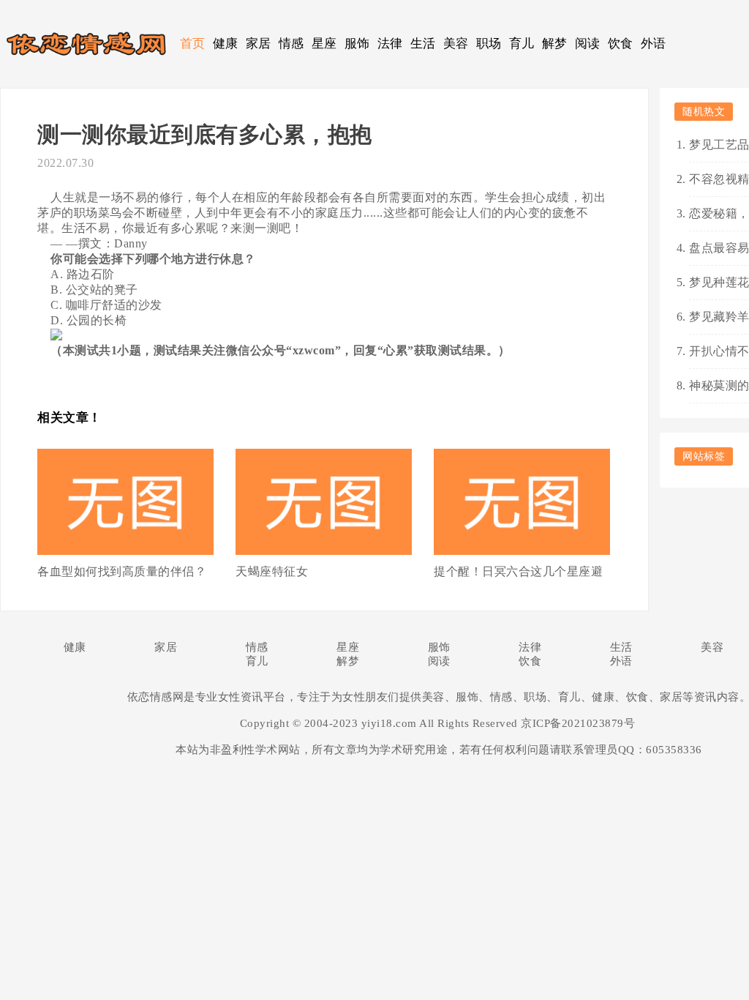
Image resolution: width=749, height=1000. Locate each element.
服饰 (357, 44)
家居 (258, 44)
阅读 (588, 44)
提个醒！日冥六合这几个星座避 (518, 571)
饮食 (620, 44)
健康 (225, 44)
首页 (193, 44)
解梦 (555, 44)
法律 (390, 44)
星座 (324, 44)
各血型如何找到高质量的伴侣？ (121, 571)
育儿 (522, 44)
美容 (456, 44)
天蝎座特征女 (272, 571)
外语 (653, 44)
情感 (291, 44)
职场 (489, 44)
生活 (423, 44)
